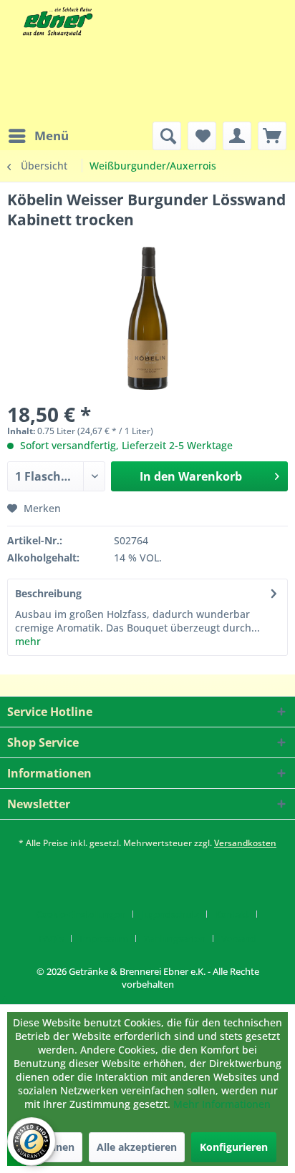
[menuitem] (38, 136)
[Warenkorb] (272, 136)
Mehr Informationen (222, 1104)
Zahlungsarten (174, 938)
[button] (5, 997)
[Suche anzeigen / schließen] (167, 136)
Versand (238, 938)
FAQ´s (51, 938)
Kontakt (232, 914)
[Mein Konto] (237, 136)
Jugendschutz (170, 914)
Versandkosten (245, 843)
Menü (51, 135)
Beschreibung (48, 593)
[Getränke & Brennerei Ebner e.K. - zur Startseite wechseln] (56, 21)
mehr (28, 641)
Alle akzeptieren (137, 1147)
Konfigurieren (234, 1147)
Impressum (103, 938)
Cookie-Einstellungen (80, 914)
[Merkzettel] (202, 136)
